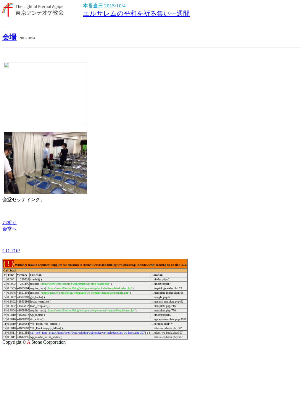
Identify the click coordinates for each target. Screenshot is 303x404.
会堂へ (9, 228)
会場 (9, 37)
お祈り (9, 222)
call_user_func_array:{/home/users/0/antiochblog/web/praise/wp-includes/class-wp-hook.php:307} (88, 332)
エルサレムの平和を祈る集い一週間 (136, 13)
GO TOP (11, 250)
